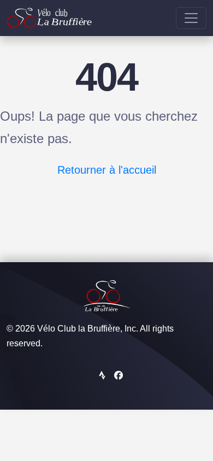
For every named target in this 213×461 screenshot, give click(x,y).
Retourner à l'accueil (106, 170)
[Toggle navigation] (191, 18)
